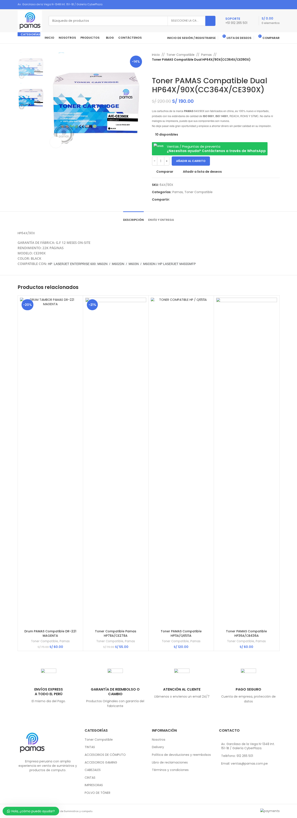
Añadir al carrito (191, 161)
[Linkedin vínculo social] (271, 4)
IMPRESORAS (94, 785)
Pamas (206, 55)
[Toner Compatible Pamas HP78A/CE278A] (115, 462)
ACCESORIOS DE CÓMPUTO (105, 755)
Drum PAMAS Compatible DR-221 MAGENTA (50, 633)
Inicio (156, 55)
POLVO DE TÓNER (97, 793)
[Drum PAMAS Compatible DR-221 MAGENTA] (50, 462)
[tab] (133, 217)
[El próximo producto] (165, 69)
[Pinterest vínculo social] (265, 4)
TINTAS (90, 747)
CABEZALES (93, 770)
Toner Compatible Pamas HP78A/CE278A (115, 633)
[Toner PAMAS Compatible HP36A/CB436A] (246, 462)
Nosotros (158, 740)
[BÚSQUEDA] (210, 21)
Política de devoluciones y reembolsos (181, 755)
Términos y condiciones (170, 770)
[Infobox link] (236, 20)
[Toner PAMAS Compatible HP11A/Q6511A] (181, 462)
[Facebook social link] (260, 4)
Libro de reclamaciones (170, 762)
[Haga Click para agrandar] (56, 142)
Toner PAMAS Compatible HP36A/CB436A (246, 633)
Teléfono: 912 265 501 (237, 756)
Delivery (158, 747)
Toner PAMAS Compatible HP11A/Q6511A (181, 633)
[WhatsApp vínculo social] (276, 4)
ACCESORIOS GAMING (101, 762)
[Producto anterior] (154, 69)
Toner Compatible (180, 55)
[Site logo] (30, 20)
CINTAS (90, 778)
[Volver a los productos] (159, 69)
